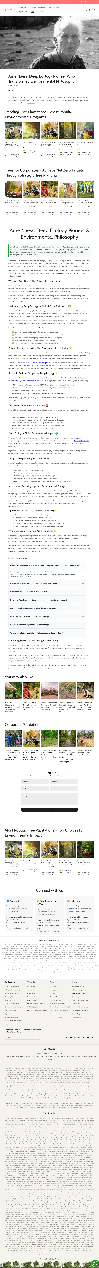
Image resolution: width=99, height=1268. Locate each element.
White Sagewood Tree (63, 1248)
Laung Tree (42, 1189)
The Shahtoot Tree (76, 1240)
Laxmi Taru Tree (73, 1189)
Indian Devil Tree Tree (62, 1171)
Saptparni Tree (34, 1222)
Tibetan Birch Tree (88, 1240)
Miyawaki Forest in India (41, 1103)
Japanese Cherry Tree (39, 1181)
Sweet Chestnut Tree (76, 1234)
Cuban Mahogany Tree (19, 1147)
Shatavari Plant (83, 1224)
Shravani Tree (31, 1226)
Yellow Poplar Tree (37, 1252)
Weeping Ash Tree (34, 1246)
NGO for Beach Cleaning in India (68, 1105)
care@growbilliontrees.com (78, 917)
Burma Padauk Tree (70, 1132)
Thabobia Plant (20, 1238)
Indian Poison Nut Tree (51, 1175)
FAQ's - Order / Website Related (60, 1007)
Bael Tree (34, 1124)
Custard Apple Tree (53, 1147)
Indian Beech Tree (39, 1169)
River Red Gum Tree (19, 1218)
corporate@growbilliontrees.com (20, 917)
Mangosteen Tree (12, 1195)
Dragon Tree (61, 1149)
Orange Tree (83, 1202)
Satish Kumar (49, 962)
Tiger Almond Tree (12, 1242)
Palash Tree (45, 1205)
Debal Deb (77, 970)
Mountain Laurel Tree (88, 1199)
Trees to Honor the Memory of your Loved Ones (67, 143)
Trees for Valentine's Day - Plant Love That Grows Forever (57, 1095)
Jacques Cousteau (91, 954)
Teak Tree (67, 1236)
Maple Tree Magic (41, 1195)
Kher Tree (39, 1187)
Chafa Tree (46, 1138)
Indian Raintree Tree (64, 1175)
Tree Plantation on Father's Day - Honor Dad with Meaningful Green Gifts (44, 1084)
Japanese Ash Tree (88, 1179)
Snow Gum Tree (54, 1228)
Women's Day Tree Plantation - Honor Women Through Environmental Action (59, 1098)
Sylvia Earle (60, 944)
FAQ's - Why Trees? (56, 1017)
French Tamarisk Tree (12, 1159)
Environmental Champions (55, 970)
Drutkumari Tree (81, 1149)
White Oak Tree (51, 1248)
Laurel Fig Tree (51, 1189)
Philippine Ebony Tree (53, 1208)
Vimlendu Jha (40, 968)
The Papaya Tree (24, 1240)
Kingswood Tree (63, 1187)
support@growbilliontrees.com (50, 920)
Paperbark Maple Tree (12, 1206)
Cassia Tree (63, 1136)
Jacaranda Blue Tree (38, 1179)
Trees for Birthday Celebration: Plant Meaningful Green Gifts (12, 144)
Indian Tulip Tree (46, 1177)
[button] (23, 8)
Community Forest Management (15, 1007)
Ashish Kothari (12, 968)
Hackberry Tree (26, 1165)
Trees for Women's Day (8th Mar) (85, 143)
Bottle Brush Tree (49, 1130)
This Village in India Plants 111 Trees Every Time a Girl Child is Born (42, 960)
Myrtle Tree (41, 1201)
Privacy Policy (54, 997)
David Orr (53, 952)
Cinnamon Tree (69, 1141)
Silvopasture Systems (11, 1017)
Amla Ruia (34, 966)
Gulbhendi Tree (73, 1163)
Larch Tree (17, 1189)
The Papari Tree (13, 1240)
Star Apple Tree (25, 1232)
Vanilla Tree (53, 1244)
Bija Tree (40, 1128)
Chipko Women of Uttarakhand (29, 956)
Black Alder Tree (56, 1128)
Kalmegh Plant (39, 1185)
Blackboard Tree (37, 1130)
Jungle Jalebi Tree (79, 1183)
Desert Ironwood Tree (86, 1147)
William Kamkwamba (17, 948)
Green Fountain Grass (12, 1163)
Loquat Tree (11, 1193)
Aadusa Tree (27, 1118)
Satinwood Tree (44, 1222)
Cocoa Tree (26, 1143)
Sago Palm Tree (31, 1220)
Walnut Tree (84, 1244)
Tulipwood (81, 1242)
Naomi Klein (83, 950)
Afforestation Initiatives (12, 990)
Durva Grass (9, 1151)
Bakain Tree (42, 1124)
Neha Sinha (71, 956)
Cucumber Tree (32, 1147)
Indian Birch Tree (51, 1169)
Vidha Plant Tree (74, 1244)
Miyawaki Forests (10, 1014)
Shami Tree (74, 1224)
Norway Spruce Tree (57, 1202)
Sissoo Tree (12, 1228)
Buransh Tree (59, 1132)
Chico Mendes (42, 966)
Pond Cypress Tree (24, 1210)
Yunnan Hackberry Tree (84, 1252)
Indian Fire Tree (11, 1173)
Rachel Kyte (71, 948)
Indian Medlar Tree (10, 1175)
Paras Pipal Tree (50, 1206)
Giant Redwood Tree (34, 1159)
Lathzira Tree (34, 1189)
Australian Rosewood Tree (84, 1122)
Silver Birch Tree (54, 1226)
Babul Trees (18, 1124)
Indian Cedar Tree (62, 1169)
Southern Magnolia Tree (35, 1230)
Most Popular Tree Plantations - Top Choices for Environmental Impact (26, 1072)
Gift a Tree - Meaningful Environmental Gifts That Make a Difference (13, 707)
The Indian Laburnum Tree (67, 1238)
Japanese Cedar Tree (26, 1181)
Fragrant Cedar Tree (86, 1157)
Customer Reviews (33, 997)
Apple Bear (52, 1120)
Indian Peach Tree (23, 1175)
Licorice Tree (42, 1191)
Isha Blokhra (91, 958)
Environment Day (16, 1105)
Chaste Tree (82, 1138)
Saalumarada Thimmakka (38, 964)
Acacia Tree (42, 1118)
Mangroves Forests (10, 1010)
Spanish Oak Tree (73, 1230)
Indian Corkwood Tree (48, 1171)
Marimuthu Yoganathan (61, 962)
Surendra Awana (50, 968)
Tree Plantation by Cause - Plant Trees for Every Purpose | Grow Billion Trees (84, 706)
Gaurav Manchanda (8, 960)
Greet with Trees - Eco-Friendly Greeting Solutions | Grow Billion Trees (38, 1070)
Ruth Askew (77, 946)
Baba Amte (18, 960)
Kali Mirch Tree (29, 1185)
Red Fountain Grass (81, 1214)
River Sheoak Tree (31, 1218)
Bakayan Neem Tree (52, 1124)
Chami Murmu (17, 962)
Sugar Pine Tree (17, 1234)
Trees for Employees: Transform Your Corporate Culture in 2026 (84, 202)
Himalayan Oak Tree (46, 1167)
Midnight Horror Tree (51, 1197)
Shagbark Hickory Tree (52, 1224)
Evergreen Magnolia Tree (40, 1155)
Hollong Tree (66, 1167)
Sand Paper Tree (66, 1220)
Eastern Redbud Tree (34, 1151)
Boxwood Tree (72, 1130)
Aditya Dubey (24, 958)
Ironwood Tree (84, 1177)
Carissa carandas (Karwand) (26, 1136)
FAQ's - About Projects (57, 1014)
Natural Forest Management (13, 1020)
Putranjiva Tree (80, 1210)
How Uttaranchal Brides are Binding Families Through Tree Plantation (66, 964)
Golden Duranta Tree (31, 1161)
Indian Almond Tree (16, 1169)
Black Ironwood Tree (78, 1128)
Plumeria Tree (88, 1208)
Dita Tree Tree (31, 1149)
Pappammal (6, 958)
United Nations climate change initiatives (26, 545)
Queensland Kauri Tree (21, 1212)
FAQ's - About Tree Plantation (59, 1010)
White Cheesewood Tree (25, 1248)
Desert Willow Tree (11, 1149)
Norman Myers (64, 950)
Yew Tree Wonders (71, 1252)
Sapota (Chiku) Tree (22, 1222)
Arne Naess (5, 952)
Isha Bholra (51, 956)
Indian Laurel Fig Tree (47, 1173)
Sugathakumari (22, 968)
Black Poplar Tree (15, 1130)
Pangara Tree (86, 1205)
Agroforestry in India (41, 1105)
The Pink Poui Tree (36, 1240)
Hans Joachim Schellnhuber (22, 954)
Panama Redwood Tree (74, 1205)
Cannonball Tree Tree (77, 1134)
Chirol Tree (29, 1141)
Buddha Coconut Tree (35, 1132)
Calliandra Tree (37, 1134)
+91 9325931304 (14, 922)
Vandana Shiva (46, 954)
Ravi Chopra (10, 964)
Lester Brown (92, 950)
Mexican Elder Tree (26, 1197)
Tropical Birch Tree (42, 1242)
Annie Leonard (57, 954)
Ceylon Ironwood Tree (23, 1138)
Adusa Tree (50, 1118)
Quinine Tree (66, 1212)
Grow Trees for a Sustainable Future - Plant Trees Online (75, 1070)
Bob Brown (15, 956)
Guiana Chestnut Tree (61, 1163)
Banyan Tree (12, 1126)
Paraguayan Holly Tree (38, 1206)
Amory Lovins (51, 944)
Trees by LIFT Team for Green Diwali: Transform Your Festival (12, 202)
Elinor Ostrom (69, 944)
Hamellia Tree (36, 1165)
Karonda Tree (65, 1185)
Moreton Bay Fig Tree (11, 1199)
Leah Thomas (43, 950)
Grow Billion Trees (52, 1259)
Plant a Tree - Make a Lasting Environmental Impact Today (67, 1074)
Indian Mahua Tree (86, 1173)
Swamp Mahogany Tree (38, 1234)
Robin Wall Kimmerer (60, 948)
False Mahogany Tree (65, 1155)
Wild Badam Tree (16, 1250)
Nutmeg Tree (68, 1202)
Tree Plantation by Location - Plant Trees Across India (84, 752)
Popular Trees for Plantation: (15, 1118)
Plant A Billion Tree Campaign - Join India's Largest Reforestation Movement (27, 1074)
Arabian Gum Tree (78, 1120)
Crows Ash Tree (84, 1145)
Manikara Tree (31, 1195)
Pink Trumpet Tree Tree (76, 1208)
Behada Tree (68, 1126)
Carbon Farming (10, 1000)
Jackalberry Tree (50, 1179)
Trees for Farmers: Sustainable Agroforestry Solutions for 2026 (66, 202)
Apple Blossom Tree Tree (64, 1120)
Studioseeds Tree (83, 1232)
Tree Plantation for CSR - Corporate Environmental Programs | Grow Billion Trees (30, 754)
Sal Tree (47, 1220)
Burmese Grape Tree (83, 1132)
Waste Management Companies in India (28, 1107)
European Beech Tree (55, 1153)
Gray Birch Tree (78, 1161)
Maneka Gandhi (92, 964)
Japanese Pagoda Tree (79, 1181)
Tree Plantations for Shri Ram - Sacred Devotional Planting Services (49, 706)
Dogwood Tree (52, 1149)
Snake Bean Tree (33, 1228)
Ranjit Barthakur (86, 970)
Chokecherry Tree (48, 1141)
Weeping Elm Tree (46, 1246)
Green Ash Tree (88, 1161)
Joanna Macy (80, 948)
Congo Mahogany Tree (40, 1145)
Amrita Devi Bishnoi (81, 958)
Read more (31, 103)
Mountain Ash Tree (34, 1199)
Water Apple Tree (14, 1246)
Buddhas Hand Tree (48, 1132)
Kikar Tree (55, 1187)
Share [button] (12, 90)
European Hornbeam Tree (70, 1153)
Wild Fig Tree (39, 1250)
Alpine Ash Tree (13, 1120)
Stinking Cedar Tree (44, 1232)
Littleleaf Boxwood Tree (69, 1191)
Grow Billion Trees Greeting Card (37, 1010)
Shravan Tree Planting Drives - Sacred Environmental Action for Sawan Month (58, 1076)
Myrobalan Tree (31, 1201)
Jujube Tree (70, 1183)
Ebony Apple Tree (62, 1151)
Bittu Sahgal (43, 956)
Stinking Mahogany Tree (58, 1232)
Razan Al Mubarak (68, 954)
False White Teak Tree (16, 1157)
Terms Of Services (55, 1000)
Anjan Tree (44, 1120)
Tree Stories (76, 1003)
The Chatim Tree (53, 1238)
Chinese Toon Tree (19, 1141)
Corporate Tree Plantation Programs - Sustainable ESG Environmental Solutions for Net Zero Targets (67, 756)
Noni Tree (16, 1202)
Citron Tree (78, 1141)
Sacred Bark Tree (20, 1220)
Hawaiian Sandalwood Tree (59, 1165)
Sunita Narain (47, 972)
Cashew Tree (54, 1136)
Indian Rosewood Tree (19, 1177)
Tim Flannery (33, 950)
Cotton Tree (51, 1145)
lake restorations (53, 1105)
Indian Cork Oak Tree (23, 1171)
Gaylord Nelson (34, 946)
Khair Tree (17, 1187)
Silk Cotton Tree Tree (42, 1226)
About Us (53, 990)
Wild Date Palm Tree (28, 1250)
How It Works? (31, 1000)
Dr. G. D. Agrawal (45, 958)
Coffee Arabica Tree (45, 1143)
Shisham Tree (21, 1226)
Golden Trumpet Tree (56, 1161)
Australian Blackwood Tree (54, 1122)
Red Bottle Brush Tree (52, 1214)
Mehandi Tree (75, 1195)
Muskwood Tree (20, 1201)
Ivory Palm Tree (26, 1179)
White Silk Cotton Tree (77, 1248)
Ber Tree (84, 1126)
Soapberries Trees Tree (86, 1228)
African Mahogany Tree (61, 1118)
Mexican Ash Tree (86, 1195)
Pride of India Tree (44, 1210)
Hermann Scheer (17, 944)
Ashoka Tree (33, 1122)
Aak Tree (34, 1118)
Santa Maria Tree (89, 1220)
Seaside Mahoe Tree (30, 1224)
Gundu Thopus (42, 970)
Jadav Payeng (68, 970)
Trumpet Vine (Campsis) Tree (57, 1242)
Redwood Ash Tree (74, 1216)
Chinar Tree (30, 1140)
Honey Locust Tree (77, 1167)
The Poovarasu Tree (48, 1240)
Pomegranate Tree (12, 1210)
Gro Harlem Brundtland (30, 944)
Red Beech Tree (26, 1214)
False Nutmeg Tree (78, 1155)
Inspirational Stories (78, 993)
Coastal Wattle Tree (15, 1143)
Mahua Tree (40, 1193)
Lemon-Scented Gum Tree (21, 1191)
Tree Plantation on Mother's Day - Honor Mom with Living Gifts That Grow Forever (40, 1088)
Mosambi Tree (23, 1199)
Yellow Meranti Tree (24, 1252)
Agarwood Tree (74, 1118)
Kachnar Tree (9, 1185)
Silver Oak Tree (85, 1226)
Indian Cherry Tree (74, 1169)
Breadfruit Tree (9, 1132)
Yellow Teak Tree (48, 1252)
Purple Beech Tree (57, 1210)
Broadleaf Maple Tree (21, 1132)
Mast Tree (50, 1195)
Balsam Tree (74, 1124)
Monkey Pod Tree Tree (85, 1197)
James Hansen (88, 944)
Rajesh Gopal (60, 968)
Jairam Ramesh (89, 966)
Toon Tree (22, 1242)
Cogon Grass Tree (58, 1143)
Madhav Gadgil (25, 966)
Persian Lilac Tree (15, 1208)
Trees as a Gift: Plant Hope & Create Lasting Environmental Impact (49, 144)
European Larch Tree (84, 1153)
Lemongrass (34, 1191)
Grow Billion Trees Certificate (36, 1003)
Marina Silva (86, 946)
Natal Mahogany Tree (75, 1201)
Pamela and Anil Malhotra (88, 968)
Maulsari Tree (66, 1195)
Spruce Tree (16, 1232)
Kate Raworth (81, 952)
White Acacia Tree (88, 1246)
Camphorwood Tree (48, 1134)
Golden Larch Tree (44, 1161)
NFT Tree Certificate (33, 1007)
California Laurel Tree (25, 1134)
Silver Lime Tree (74, 1226)
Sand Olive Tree (55, 1220)
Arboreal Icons (89, 1120)
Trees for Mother (28, 142)
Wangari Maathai (53, 950)
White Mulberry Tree (39, 1248)
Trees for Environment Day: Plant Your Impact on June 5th (49, 202)
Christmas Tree (59, 1141)
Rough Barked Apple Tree (85, 1218)
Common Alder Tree (70, 1143)
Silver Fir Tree (65, 1226)
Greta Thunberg (62, 966)
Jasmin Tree (17, 1183)
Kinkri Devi (31, 968)
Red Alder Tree (16, 1214)
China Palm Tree (20, 1140)
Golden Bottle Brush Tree (16, 1161)
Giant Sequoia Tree (47, 1159)
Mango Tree (86, 1193)
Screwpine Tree (18, 1224)
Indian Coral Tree (86, 1169)
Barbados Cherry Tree (33, 1126)
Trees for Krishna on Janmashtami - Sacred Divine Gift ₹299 (83, 862)
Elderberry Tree (73, 1151)
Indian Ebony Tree (75, 1171)
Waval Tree (24, 1246)
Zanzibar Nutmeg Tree (53, 1254)
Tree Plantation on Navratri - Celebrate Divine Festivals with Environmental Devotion (67, 707)
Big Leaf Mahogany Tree (29, 1128)
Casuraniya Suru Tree (73, 1136)
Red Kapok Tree (19, 1216)
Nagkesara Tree (50, 1201)
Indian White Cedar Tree (59, 1177)
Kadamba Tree (19, 1185)
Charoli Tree (73, 1138)
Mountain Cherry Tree (47, 1199)
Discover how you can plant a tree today (64, 665)
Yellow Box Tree (86, 1250)
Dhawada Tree (22, 1149)
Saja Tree (40, 1220)
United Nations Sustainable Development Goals (37, 363)
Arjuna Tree (25, 1122)
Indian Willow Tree (73, 1177)
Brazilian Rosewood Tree (85, 1130)
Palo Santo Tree (62, 1205)
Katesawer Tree (83, 1185)
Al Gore (27, 948)
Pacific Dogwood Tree (21, 1205)
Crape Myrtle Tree (73, 1145)
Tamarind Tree (53, 1236)
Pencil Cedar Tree (80, 1206)
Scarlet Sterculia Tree (86, 1222)
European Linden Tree (12, 1155)
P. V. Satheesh (34, 958)
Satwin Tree (53, 1222)
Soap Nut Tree (75, 1228)
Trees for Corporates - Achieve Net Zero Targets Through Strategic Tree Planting (13, 754)
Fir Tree (40, 1157)
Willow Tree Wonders (64, 1250)
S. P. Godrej (80, 966)
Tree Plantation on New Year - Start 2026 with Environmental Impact (49, 1090)
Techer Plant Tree (77, 1236)
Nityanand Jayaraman (89, 960)
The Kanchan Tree (81, 1238)
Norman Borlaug (59, 946)
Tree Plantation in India (26, 1103)
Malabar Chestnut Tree (52, 1193)
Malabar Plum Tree (65, 1193)
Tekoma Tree (87, 1236)
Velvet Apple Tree (63, 1244)
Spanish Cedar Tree (49, 1230)
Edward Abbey (48, 948)
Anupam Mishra (5, 970)
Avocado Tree (9, 1124)
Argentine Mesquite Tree (13, 1122)
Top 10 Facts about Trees (80, 1000)
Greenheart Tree (23, 1163)
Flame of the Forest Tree (72, 1157)
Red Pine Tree (38, 1216)
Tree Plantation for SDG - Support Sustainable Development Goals (49, 753)
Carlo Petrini (13, 946)
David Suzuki (69, 946)
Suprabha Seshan (88, 962)
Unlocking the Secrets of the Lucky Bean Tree (35, 1244)
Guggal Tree (50, 1163)
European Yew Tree (25, 1155)
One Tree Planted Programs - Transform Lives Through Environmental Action (70, 1072)
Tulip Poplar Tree (72, 1242)
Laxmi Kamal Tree (62, 1189)
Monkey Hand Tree (72, 1197)
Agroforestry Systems (11, 993)
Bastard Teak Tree (45, 1126)
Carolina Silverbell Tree (42, 1136)
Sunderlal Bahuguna (75, 962)
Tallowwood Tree (33, 1236)
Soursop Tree (10, 1230)
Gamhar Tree (23, 1159)
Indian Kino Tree (34, 1173)
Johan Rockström (63, 952)
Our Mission (53, 986)
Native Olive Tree (88, 1201)
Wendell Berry (89, 948)
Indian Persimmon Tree (36, 1175)
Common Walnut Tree (26, 1145)
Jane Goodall (45, 952)
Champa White (55, 1138)
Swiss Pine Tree (12, 1236)
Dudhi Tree (90, 1149)
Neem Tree (9, 1202)
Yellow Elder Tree (12, 1252)
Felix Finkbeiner (14, 950)
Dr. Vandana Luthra (30, 970)
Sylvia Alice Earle (15, 952)
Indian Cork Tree (35, 1171)
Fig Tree (34, 1157)
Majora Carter (7, 944)
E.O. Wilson (42, 944)
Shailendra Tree (64, 1224)
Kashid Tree (73, 1185)
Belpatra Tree (77, 1126)
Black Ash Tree (66, 1128)
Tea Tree (61, 1236)
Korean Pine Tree (83, 1187)
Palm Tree (53, 1205)
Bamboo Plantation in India (49, 1107)
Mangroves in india (28, 1105)
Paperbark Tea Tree (25, 1206)
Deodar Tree (63, 1147)
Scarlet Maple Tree (73, 1222)
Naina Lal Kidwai (68, 958)
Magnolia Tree (31, 1193)
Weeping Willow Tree (58, 1246)
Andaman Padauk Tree (33, 1120)
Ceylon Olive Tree (36, 1138)
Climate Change (77, 990)
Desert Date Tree (73, 1147)
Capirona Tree (89, 1134)
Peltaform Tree (69, 1206)
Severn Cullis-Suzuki (36, 948)
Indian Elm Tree (86, 1171)
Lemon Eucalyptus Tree (86, 1189)
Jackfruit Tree (59, 1179)
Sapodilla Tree (11, 1222)
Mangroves (22, 1195)
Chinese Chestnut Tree (41, 1140)
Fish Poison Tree (58, 1157)
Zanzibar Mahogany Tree (38, 1254)
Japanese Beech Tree (13, 1181)
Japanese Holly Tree (52, 1181)
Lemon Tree (9, 1191)
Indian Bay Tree (28, 1169)
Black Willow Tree (26, 1130)
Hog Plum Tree (57, 1167)
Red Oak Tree (28, 1216)
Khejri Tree (32, 1187)
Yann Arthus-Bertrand (46, 946)
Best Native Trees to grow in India (72, 1103)
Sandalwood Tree (77, 1220)
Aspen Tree (42, 1122)
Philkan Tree (64, 1208)
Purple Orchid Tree (68, 1210)
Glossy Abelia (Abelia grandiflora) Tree (65, 1159)
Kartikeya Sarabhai (57, 958)
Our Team (53, 993)
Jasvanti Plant (26, 1183)
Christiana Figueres (7, 954)
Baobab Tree (21, 1126)
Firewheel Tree (48, 1157)
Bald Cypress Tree (65, 1124)
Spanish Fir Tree (61, 1230)
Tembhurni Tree (10, 1238)
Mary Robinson (36, 954)
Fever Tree (27, 1157)
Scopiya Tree (8, 1224)
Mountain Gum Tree (74, 1199)
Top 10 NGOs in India (56, 1103)
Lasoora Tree (25, 1189)
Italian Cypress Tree (15, 1179)
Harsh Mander (40, 962)
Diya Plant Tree (41, 1149)
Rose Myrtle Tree (71, 1218)
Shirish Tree (12, 1226)
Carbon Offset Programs (12, 1003)
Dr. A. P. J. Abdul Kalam (22, 964)
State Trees (34, 1232)
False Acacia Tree (53, 1155)
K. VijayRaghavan (61, 956)
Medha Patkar (52, 966)
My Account (31, 986)
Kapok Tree (48, 1185)
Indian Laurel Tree (60, 1173)
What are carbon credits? (80, 1010)
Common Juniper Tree (12, 1145)
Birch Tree (47, 1128)
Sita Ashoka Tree (21, 1228)
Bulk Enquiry (31, 993)
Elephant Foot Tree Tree (86, 1151)
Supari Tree (27, 1234)
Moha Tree (62, 1197)
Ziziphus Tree (64, 1254)
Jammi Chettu (69, 1179)
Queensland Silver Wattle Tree (52, 1212)
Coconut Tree (34, 1143)
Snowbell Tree (65, 1228)
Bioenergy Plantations (12, 997)
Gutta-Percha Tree (15, 1165)
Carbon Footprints (78, 986)
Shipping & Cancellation (57, 1003)
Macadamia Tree (21, 1193)
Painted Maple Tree (34, 1205)
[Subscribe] (37, 1037)
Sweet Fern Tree (88, 1234)
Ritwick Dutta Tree (68, 960)
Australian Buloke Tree (69, 1122)
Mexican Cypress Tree (13, 1197)
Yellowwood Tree (59, 1252)
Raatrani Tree (75, 1212)
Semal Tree (41, 1224)
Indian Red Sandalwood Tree (80, 1175)
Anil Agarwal (15, 966)
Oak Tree (75, 1202)
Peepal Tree (60, 1206)
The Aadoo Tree (30, 1238)
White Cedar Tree (12, 1248)
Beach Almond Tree (57, 1126)
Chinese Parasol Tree (67, 1140)
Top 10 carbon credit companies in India (70, 1107)
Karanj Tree (56, 1185)
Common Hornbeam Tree (84, 1143)
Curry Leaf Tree (42, 1147)
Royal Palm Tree (9, 1220)
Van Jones (24, 952)
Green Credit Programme (80, 1007)
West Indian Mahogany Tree (74, 1246)
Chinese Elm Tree (54, 1140)
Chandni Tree (65, 1138)
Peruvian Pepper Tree (39, 1208)
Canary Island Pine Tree (62, 1134)
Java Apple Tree (36, 1183)
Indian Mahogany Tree (73, 1173)
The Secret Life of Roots (62, 1240)
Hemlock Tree (72, 1165)
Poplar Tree (34, 1210)
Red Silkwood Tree (62, 1216)
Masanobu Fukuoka (34, 952)
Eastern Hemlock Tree (21, 1151)
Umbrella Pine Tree (15, 1244)
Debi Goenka (80, 956)
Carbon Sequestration (79, 1014)
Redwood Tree (85, 1216)
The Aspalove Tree (42, 1238)
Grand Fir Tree (68, 1161)
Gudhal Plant (41, 1163)
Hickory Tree (81, 1165)
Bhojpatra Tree (17, 1128)
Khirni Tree (47, 1187)
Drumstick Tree (70, 1149)
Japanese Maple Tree (65, 1181)
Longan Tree (89, 1191)
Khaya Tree (24, 1187)
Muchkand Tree (10, 1201)
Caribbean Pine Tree (10, 1136)
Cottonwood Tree (61, 1145)
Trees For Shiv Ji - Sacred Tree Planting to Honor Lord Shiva (31, 705)
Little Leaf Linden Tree (54, 1191)
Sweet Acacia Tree (52, 1234)
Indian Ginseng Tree (22, 1173)
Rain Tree (83, 1212)
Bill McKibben (24, 950)
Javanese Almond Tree (48, 1183)
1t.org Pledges (76, 1017)
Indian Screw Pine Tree (33, 1177)
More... (7, 1024)
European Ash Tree (42, 1153)
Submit (49, 810)
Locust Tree (81, 1191)
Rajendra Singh (57, 972)
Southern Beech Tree (21, 1230)
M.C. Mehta (71, 966)
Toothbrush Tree (30, 1242)
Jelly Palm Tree (60, 1183)
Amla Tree (22, 1120)
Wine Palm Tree (75, 1250)
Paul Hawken (78, 944)
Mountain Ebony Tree (61, 1199)
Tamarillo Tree (43, 1236)
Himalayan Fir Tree (19, 1167)
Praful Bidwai (15, 958)
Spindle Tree (82, 1230)
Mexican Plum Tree (38, 1197)
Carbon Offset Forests (12, 986)
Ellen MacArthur (23, 946)
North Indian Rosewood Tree (29, 1202)
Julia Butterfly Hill (79, 954)
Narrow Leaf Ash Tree (62, 1201)
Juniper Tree (89, 1183)
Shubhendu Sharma (28, 962)
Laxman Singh (90, 956)
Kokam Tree (73, 1187)
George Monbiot (91, 952)
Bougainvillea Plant (60, 1130)
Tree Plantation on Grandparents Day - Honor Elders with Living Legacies (44, 1086)
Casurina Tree (84, 1136)
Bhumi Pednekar (6, 962)
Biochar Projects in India (86, 1105)
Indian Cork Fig (11, 1171)
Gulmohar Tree (84, 1163)
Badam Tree (26, 1124)
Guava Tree (33, 1163)
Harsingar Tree (46, 1165)
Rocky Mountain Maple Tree (46, 1218)
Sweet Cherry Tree (63, 1234)
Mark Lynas (72, 952)
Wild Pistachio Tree (50, 1250)
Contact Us (30, 990)
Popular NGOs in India (12, 1103)
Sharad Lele (78, 960)
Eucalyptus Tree (30, 1153)
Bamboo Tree (83, 1124)
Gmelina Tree (81, 1159)
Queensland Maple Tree (35, 1212)
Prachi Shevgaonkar (17, 970)
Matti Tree (58, 1195)
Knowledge (75, 997)
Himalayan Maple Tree (32, 1167)
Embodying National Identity (16, 1153)
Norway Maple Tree (44, 1202)
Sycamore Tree (22, 1236)
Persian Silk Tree (26, 1208)
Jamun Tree (78, 1179)
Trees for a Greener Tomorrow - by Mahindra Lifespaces (30, 202)
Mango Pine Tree (77, 1193)
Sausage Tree (62, 1222)
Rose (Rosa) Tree (60, 1218)
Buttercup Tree (13, 1134)
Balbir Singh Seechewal (72, 968)
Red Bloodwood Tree (38, 1214)
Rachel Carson (74, 950)
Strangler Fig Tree (72, 1232)
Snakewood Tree (43, 1228)
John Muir (7, 956)
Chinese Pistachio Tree (81, 1140)
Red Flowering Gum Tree (67, 1214)
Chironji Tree (37, 1141)
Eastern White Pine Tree (49, 1151)
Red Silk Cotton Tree (49, 1216)
